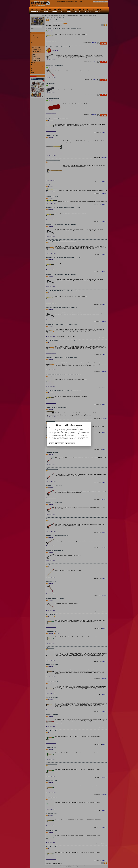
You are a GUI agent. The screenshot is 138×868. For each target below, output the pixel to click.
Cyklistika (88, 11)
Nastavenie (51, 443)
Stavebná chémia (66, 11)
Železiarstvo (35, 11)
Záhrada (78, 11)
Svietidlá (98, 11)
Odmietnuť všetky (59, 443)
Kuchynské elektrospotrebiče (51, 9)
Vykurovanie (97, 9)
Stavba (46, 11)
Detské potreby (84, 9)
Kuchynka (34, 9)
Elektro (54, 11)
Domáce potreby (70, 9)
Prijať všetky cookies (70, 443)
